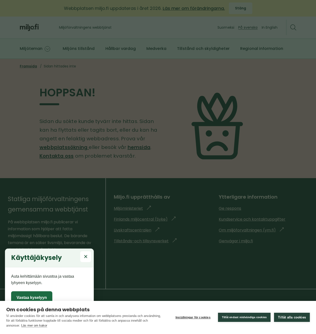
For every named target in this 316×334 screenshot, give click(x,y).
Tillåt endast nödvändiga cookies (244, 317)
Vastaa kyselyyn (32, 297)
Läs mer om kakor (34, 325)
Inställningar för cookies (193, 317)
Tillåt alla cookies (292, 317)
